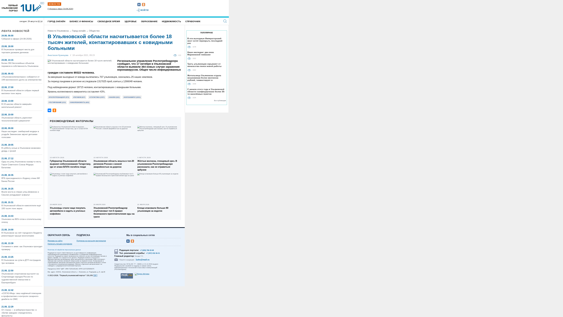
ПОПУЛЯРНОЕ (206, 33)
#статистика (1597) (97, 97)
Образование (149, 21)
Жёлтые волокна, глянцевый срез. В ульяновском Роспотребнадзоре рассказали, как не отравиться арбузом (157, 165)
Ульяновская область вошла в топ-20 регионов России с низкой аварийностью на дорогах (114, 164)
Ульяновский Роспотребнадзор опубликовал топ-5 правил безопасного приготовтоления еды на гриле (114, 212)
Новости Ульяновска (58, 30)
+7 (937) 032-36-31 (153, 253)
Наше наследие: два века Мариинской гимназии (200, 53)
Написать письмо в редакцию (60, 244)
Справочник (192, 21)
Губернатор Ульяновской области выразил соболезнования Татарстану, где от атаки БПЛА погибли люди (70, 164)
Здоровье (130, 21)
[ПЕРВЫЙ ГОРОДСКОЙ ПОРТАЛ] (9, 7)
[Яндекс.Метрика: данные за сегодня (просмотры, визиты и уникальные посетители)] (142, 274)
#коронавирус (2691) (132, 97)
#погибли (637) (79, 97)
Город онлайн (56, 21)
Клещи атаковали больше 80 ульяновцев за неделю (152, 209)
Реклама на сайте (55, 241)
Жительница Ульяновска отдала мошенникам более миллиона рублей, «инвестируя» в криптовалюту (204, 77)
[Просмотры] (175, 55)
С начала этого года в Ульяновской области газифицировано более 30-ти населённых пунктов (206, 91)
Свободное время (108, 21)
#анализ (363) (114, 97)
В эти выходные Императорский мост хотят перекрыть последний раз (204, 40)
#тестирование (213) (57, 102)
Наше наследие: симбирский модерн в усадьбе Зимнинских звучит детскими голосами (20, 134)
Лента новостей (15, 30)
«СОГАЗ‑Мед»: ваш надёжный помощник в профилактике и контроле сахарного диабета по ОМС (21, 296)
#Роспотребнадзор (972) (59, 97)
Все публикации (220, 100)
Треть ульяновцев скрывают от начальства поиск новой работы (204, 65)
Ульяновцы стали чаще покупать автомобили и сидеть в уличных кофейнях (68, 211)
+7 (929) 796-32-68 (147, 250)
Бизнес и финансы (81, 21)
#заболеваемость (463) (79, 102)
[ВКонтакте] (49, 110)
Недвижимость (171, 21)
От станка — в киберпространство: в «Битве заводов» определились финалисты (19, 313)
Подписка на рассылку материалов (91, 241)
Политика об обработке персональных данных (64, 250)
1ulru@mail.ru (143, 259)
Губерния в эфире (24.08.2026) (60, 9)
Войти (144, 10)
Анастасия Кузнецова (58, 55)
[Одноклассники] (54, 110)
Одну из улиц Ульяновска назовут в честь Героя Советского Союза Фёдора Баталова (21, 164)
